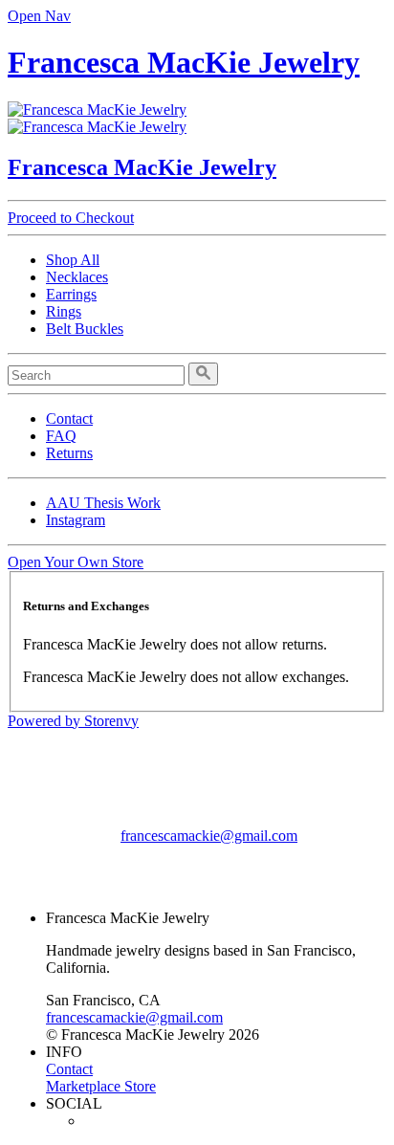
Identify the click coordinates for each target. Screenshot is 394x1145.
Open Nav (39, 16)
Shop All (72, 260)
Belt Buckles (84, 328)
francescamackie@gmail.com (208, 835)
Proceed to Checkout (71, 217)
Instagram (75, 520)
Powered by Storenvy (73, 721)
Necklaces (77, 277)
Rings (63, 311)
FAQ (61, 436)
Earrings (71, 294)
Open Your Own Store (75, 562)
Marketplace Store (101, 1086)
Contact (69, 418)
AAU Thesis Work (103, 503)
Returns (69, 453)
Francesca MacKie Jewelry (184, 62)
